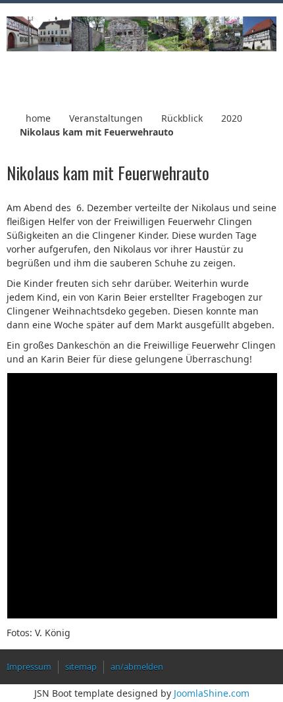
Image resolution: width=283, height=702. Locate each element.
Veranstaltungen (106, 118)
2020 (231, 118)
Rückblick (182, 118)
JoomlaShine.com (211, 693)
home (38, 118)
